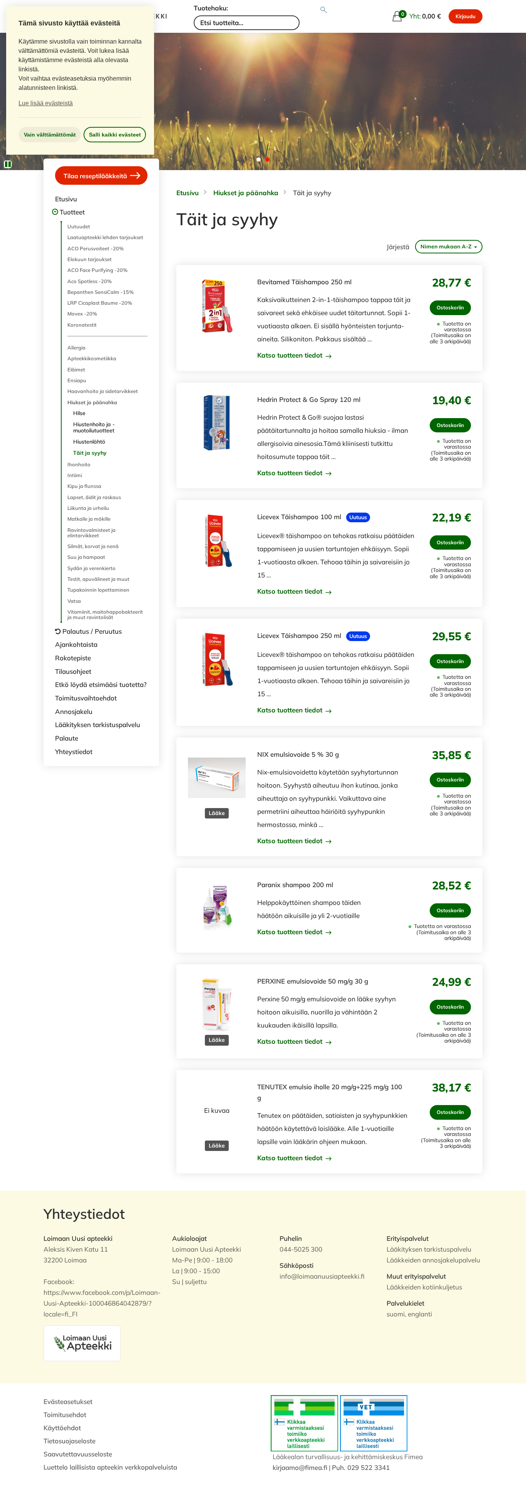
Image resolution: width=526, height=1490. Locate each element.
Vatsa (74, 601)
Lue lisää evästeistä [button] (45, 103)
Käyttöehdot (62, 1428)
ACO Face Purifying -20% (97, 270)
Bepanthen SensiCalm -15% (100, 292)
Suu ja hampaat (86, 557)
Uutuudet (78, 226)
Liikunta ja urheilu (88, 508)
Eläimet (76, 369)
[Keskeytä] (8, 164)
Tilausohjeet (73, 671)
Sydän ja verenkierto (91, 568)
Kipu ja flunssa (84, 486)
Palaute (66, 738)
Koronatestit (82, 325)
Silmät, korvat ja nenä (93, 546)
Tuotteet (72, 212)
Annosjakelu (73, 711)
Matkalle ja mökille (89, 519)
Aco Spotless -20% (89, 281)
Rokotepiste (73, 658)
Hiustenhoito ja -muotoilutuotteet (94, 427)
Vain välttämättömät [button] (50, 135)
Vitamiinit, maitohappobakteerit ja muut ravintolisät (105, 614)
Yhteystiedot (73, 752)
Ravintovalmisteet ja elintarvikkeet (91, 532)
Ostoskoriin (450, 307)
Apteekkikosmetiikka (91, 358)
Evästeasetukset (68, 1401)
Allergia (76, 347)
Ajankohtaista (76, 644)
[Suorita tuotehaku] (323, 10)
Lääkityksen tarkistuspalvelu (97, 725)
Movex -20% (82, 313)
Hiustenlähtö (89, 441)
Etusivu (66, 199)
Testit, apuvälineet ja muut (98, 579)
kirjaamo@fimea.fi (300, 1467)
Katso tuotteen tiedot (290, 355)
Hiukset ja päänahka (92, 402)
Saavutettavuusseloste (78, 1454)
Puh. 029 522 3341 (361, 1467)
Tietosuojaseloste (69, 1441)
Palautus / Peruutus (92, 631)
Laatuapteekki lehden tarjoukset (105, 237)
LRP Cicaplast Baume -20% (99, 303)
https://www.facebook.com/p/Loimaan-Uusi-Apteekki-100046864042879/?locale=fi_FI (102, 1303)
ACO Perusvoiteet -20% (95, 248)
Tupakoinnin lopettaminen (98, 590)
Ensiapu (76, 380)
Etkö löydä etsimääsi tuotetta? (101, 684)
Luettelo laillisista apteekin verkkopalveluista (110, 1467)
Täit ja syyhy (90, 452)
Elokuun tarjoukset (89, 259)
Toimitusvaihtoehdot (86, 698)
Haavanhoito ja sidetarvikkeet (102, 391)
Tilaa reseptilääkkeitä (96, 175)
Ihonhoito (78, 464)
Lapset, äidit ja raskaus (94, 497)
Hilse (79, 413)
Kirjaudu (466, 16)
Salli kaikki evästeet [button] (115, 135)
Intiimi (74, 475)
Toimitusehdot (65, 1415)
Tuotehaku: (211, 8)
